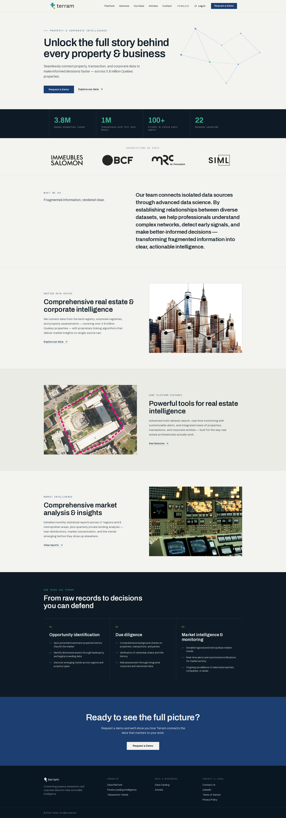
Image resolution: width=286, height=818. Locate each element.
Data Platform (114, 785)
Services (124, 6)
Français (183, 6)
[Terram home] (62, 6)
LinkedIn (207, 790)
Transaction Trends (117, 795)
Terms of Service (212, 795)
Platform (109, 6)
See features (157, 443)
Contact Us (209, 785)
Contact (167, 6)
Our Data (139, 6)
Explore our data (88, 89)
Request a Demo (224, 6)
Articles (153, 6)
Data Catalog (162, 785)
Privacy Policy (210, 800)
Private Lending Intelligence (122, 790)
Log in (201, 6)
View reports (51, 545)
